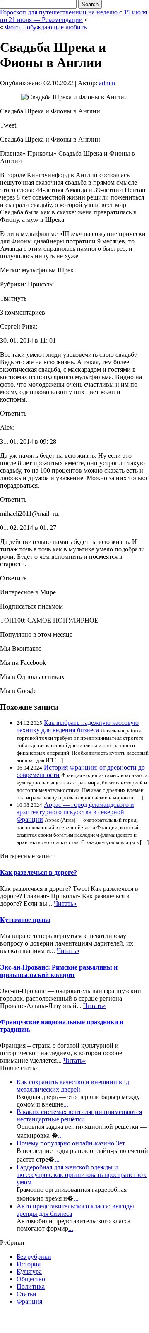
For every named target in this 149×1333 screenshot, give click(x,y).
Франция (29, 1301)
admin (107, 83)
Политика (31, 1286)
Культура (29, 1271)
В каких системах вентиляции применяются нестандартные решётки (79, 1115)
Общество (31, 1278)
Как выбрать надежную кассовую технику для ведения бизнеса (78, 726)
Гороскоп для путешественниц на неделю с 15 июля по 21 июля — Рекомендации (73, 16)
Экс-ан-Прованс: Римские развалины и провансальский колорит (59, 971)
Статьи (26, 1293)
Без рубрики (34, 1256)
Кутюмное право (25, 919)
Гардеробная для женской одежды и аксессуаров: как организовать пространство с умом (82, 1175)
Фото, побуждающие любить (46, 27)
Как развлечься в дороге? (38, 872)
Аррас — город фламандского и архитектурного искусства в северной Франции (75, 812)
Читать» (65, 903)
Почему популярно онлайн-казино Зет (71, 1143)
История (29, 1264)
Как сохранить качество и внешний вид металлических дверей (73, 1085)
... (65, 1104)
